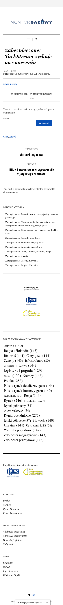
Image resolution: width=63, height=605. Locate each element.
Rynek (13, 84)
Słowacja (43, 420)
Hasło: (6, 119)
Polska (13, 380)
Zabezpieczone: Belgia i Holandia (21, 265)
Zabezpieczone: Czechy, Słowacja (21, 260)
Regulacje (13, 395)
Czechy (13, 360)
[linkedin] (34, 595)
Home (5, 71)
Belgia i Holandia (20, 350)
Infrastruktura (37, 360)
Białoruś (14, 355)
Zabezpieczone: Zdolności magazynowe (24, 242)
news (5, 136)
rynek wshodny (17, 410)
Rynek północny (18, 405)
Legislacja (10, 365)
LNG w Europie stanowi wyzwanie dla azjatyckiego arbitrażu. (31, 171)
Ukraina (14, 425)
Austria (13, 345)
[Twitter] (29, 595)
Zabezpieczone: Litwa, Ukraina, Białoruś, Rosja (28, 251)
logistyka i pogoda (23, 370)
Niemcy (33, 375)
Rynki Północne (11, 509)
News (13, 71)
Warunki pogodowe (31, 154)
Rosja (32, 395)
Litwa (27, 365)
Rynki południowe (22, 415)
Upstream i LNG (39, 425)
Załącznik (8, 544)
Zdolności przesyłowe (24, 440)
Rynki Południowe (12, 513)
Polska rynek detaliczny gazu (29, 385)
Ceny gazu (38, 355)
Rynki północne (17, 420)
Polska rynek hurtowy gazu (28, 390)
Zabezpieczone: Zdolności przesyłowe (23, 246)
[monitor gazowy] (31, 21)
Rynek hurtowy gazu (35, 400)
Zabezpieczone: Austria (16, 256)
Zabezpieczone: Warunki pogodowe (22, 237)
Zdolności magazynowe (25, 435)
